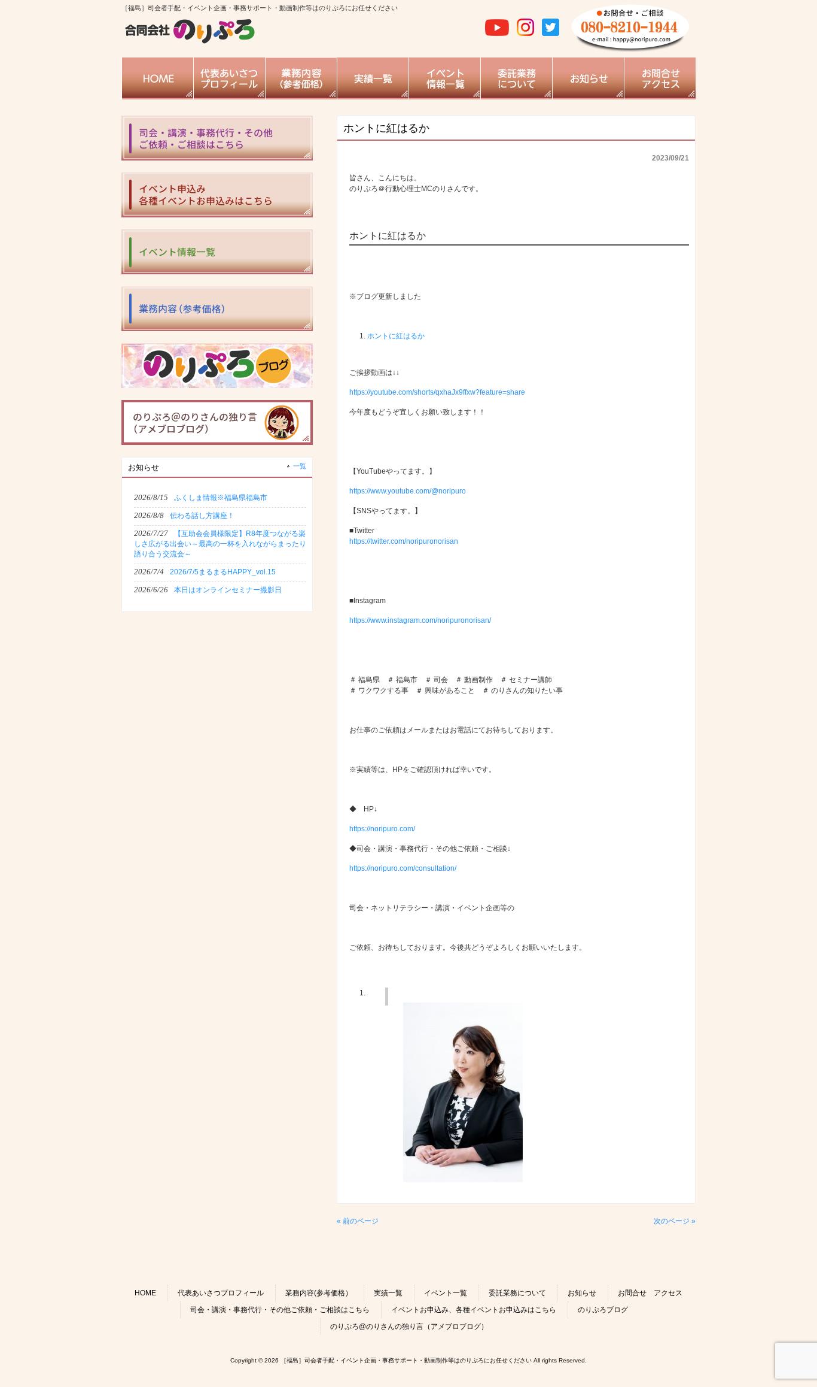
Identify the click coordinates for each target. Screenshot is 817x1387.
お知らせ (582, 1293)
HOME (145, 1293)
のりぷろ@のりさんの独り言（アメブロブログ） (409, 1326)
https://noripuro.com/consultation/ (402, 868)
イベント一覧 (445, 1293)
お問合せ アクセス (650, 1293)
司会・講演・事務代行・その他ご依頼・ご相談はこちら (280, 1310)
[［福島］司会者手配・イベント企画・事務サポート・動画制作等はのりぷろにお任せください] (190, 41)
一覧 (299, 466)
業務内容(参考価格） (318, 1293)
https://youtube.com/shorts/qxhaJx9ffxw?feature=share (437, 392)
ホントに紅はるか (396, 336)
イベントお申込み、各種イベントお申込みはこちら (473, 1310)
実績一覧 (388, 1293)
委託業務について (517, 1293)
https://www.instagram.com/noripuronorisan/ (420, 620)
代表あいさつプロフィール (221, 1293)
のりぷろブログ (603, 1310)
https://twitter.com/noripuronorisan (403, 541)
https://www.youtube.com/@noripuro (407, 491)
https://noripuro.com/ (382, 829)
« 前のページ (358, 1221)
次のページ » (675, 1221)
